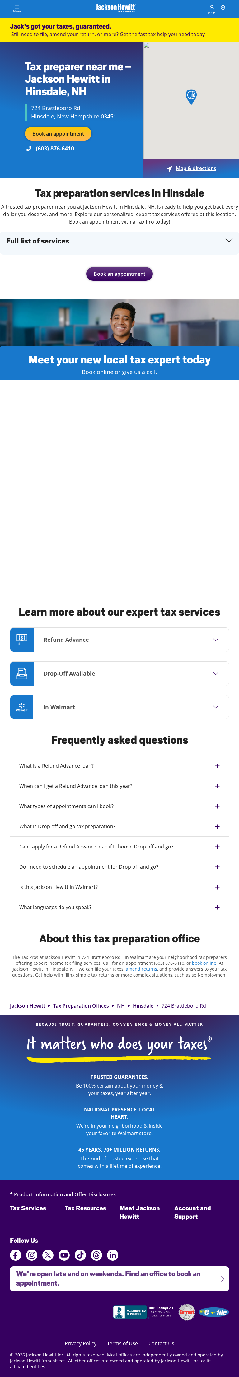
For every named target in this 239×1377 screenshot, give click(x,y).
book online (204, 963)
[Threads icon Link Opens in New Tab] (96, 1256)
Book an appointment (58, 133)
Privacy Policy (80, 1343)
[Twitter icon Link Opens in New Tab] (48, 1256)
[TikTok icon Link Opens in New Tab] (80, 1256)
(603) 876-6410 (55, 148)
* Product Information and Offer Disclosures (63, 1194)
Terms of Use (122, 1343)
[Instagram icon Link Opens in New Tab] (31, 1256)
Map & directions (191, 168)
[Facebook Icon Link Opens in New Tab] (15, 1256)
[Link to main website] (116, 9)
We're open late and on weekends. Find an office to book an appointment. (105, 1276)
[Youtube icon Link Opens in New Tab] (64, 1256)
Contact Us (161, 1343)
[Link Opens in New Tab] (144, 1312)
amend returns (141, 969)
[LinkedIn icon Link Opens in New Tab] (112, 1258)
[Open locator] (223, 9)
